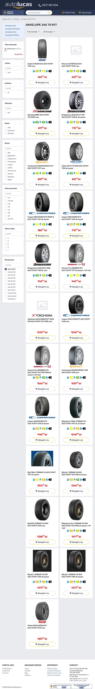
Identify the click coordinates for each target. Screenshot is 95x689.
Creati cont (6, 671)
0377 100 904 (50, 5)
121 (9, 216)
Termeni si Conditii (53, 675)
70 (8, 93)
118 (9, 213)
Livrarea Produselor (54, 671)
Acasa (27, 668)
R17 (9, 113)
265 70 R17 (12, 50)
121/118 (10, 219)
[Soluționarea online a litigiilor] (81, 686)
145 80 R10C (12, 293)
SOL (85, 680)
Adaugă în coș (43, 83)
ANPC (72, 680)
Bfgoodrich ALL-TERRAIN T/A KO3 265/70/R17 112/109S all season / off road (76, 525)
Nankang (11, 177)
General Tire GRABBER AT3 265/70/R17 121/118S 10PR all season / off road (39, 372)
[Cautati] (50, 12)
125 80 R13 (11, 272)
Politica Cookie (52, 668)
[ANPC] (60, 686)
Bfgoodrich (11, 156)
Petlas (10, 180)
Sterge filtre (18, 54)
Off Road (11, 133)
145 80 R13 (11, 299)
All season (11, 130)
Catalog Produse (10, 12)
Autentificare (6, 668)
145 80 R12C (12, 296)
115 (9, 207)
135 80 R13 (11, 281)
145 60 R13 (11, 284)
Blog (26, 673)
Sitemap (27, 675)
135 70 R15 (11, 275)
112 (9, 198)
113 (9, 204)
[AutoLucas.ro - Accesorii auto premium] (17, 5)
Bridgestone (12, 159)
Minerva (10, 174)
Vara (9, 127)
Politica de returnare (54, 673)
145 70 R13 (11, 290)
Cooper (10, 165)
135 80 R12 (11, 278)
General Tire (12, 171)
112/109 (10, 201)
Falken (10, 168)
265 (9, 73)
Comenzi (5, 673)
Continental (12, 162)
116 (9, 210)
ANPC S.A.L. (79, 680)
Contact (27, 671)
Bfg (9, 153)
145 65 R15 (11, 287)
